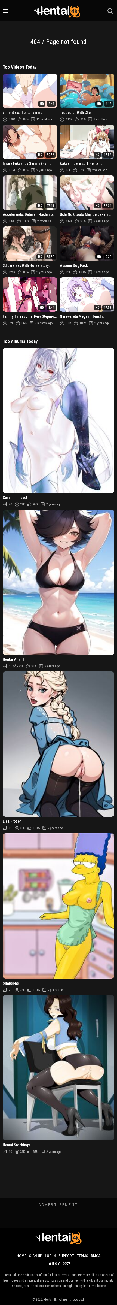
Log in (50, 1256)
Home (21, 1256)
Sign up (35, 1256)
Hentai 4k (50, 1299)
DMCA (96, 1256)
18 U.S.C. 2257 (58, 1264)
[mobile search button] (110, 11)
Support (66, 1256)
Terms (82, 1256)
